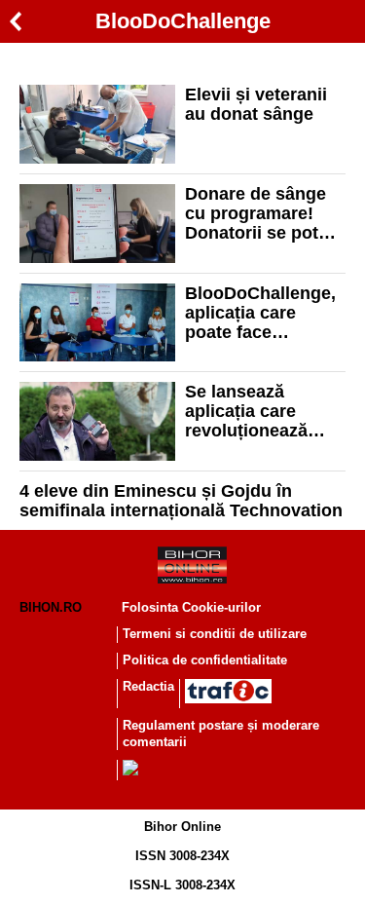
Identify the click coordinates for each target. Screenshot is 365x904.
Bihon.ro (50, 607)
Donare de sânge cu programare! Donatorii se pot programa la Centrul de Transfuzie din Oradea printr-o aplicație (255, 213)
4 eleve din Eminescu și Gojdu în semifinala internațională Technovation (181, 500)
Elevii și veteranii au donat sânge (256, 104)
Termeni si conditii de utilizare (215, 633)
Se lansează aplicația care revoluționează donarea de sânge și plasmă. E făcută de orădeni (264, 411)
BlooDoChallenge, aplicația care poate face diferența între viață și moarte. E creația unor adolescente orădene (260, 312)
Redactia (148, 686)
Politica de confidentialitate (205, 660)
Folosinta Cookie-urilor (191, 607)
